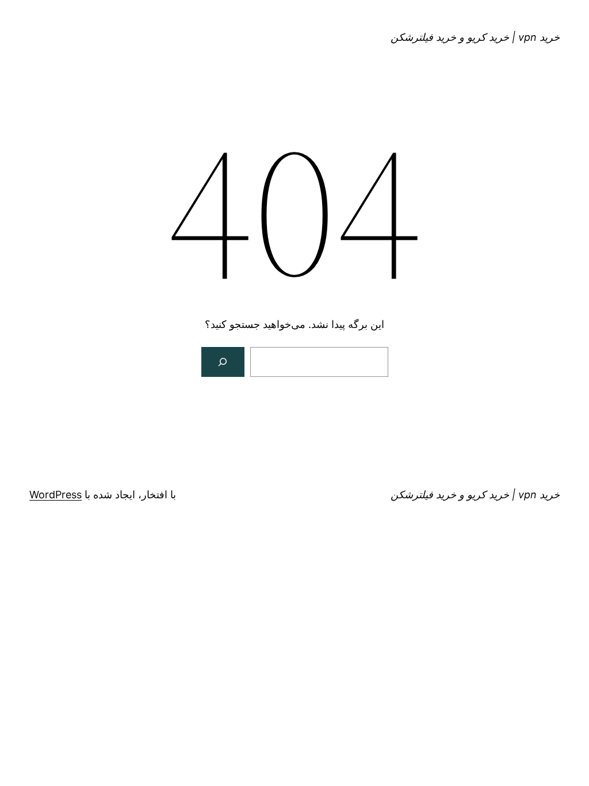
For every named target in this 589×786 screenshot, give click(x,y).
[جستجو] (223, 362)
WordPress (55, 495)
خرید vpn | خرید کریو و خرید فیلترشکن (475, 37)
